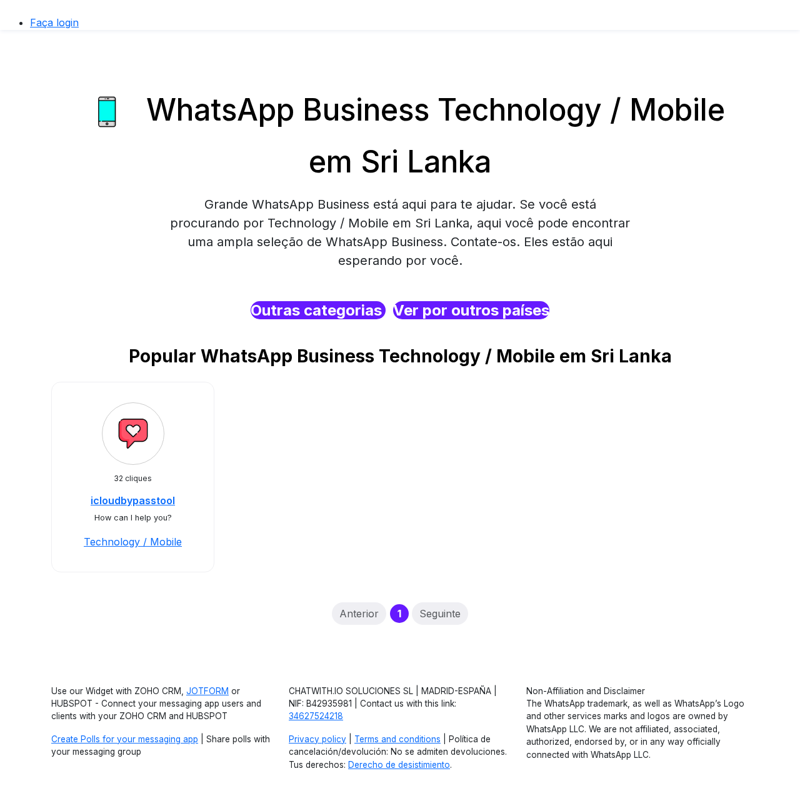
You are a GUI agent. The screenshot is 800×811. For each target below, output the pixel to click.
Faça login (54, 22)
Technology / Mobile (133, 541)
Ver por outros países (471, 310)
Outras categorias (318, 310)
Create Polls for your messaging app (124, 739)
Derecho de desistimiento (399, 765)
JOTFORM (207, 691)
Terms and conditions (397, 739)
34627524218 (316, 716)
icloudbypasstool (133, 500)
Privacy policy (317, 739)
